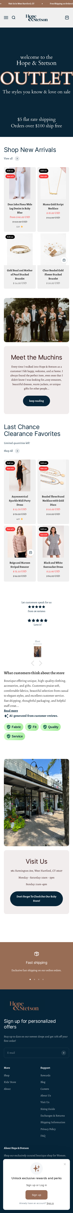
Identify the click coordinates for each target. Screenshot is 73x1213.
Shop (6, 1075)
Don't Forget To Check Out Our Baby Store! (36, 899)
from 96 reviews (36, 611)
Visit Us (44, 1102)
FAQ (42, 1136)
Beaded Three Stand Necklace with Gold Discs (53, 501)
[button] (33, 663)
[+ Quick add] (64, 260)
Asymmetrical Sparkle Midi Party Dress (20, 501)
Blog (42, 1082)
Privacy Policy (48, 1129)
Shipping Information (52, 1122)
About (7, 1089)
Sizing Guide (47, 1109)
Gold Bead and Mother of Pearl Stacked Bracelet (20, 274)
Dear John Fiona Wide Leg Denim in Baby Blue (20, 208)
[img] (36, 607)
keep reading (36, 401)
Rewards (45, 1075)
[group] (36, 82)
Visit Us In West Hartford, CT (19, 3)
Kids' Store (10, 1082)
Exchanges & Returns (52, 1115)
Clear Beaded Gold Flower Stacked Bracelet (53, 274)
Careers (44, 1089)
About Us (45, 1095)
